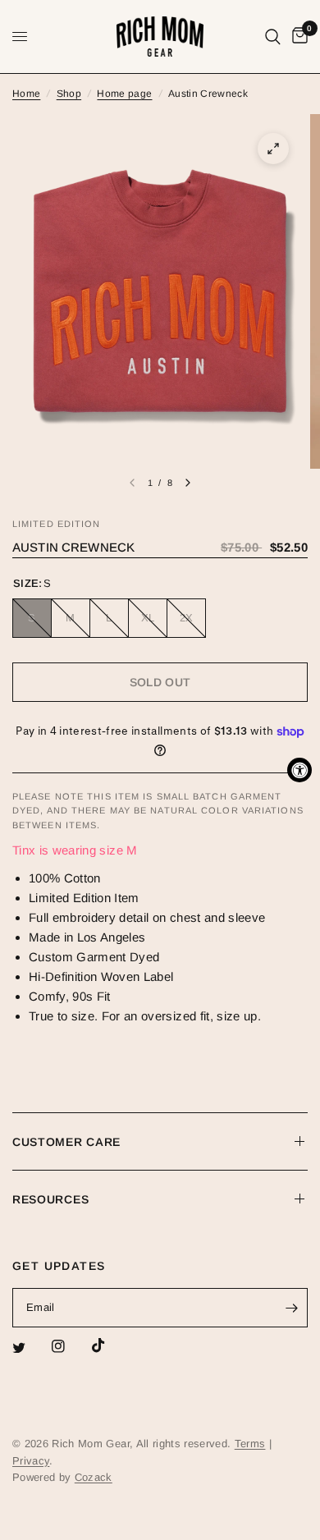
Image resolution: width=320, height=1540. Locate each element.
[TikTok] (110, 1345)
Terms (250, 1443)
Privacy (30, 1461)
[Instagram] (70, 1346)
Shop (69, 93)
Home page (124, 93)
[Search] (272, 36)
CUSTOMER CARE (66, 1141)
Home (26, 93)
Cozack (93, 1477)
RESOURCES (50, 1199)
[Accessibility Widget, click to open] (299, 770)
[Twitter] (30, 1348)
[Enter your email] (291, 1307)
